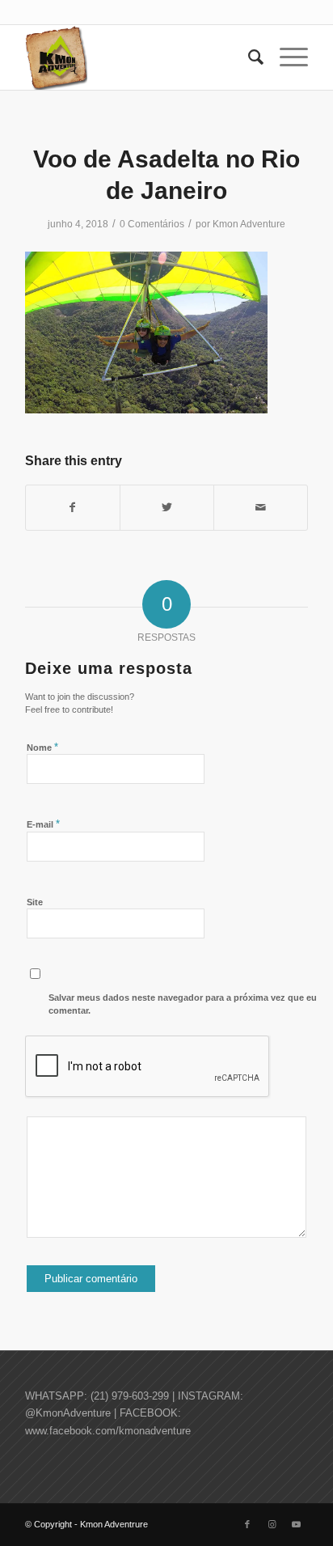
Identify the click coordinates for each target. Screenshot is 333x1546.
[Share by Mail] (260, 507)
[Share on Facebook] (73, 507)
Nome (42, 747)
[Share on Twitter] (166, 507)
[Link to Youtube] (296, 1524)
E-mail (43, 824)
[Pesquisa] (247, 57)
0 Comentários (152, 224)
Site (35, 902)
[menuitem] (247, 57)
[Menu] (285, 57)
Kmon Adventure (249, 224)
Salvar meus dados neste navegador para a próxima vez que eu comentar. (182, 1004)
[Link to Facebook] (247, 1524)
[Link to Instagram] (271, 1524)
